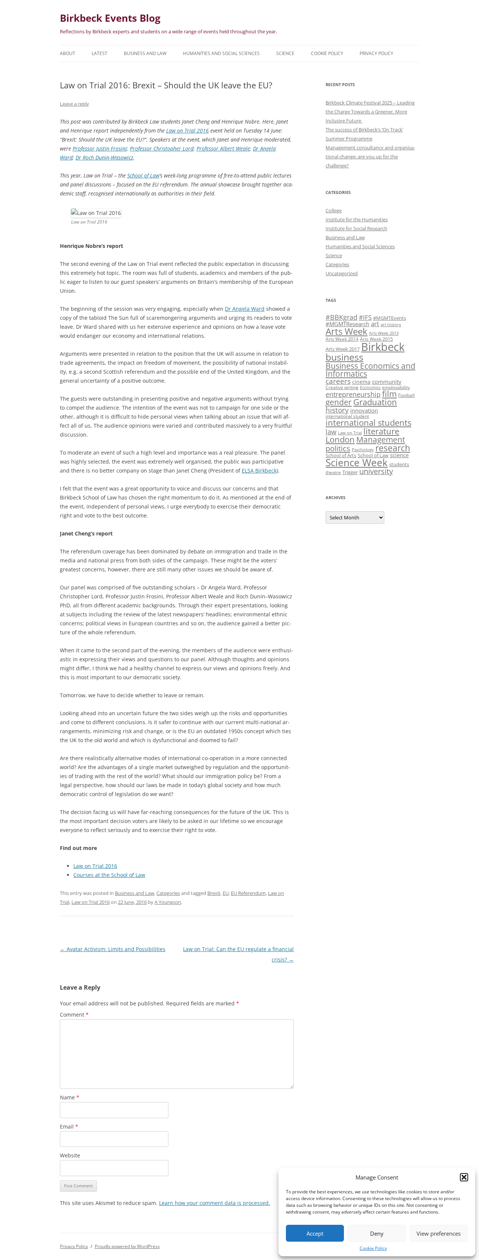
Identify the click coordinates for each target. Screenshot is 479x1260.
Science (285, 53)
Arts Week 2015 (376, 339)
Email (69, 1126)
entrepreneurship (353, 394)
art (375, 323)
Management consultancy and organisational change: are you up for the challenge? (370, 156)
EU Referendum (248, 893)
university (376, 471)
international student (347, 416)
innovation (364, 410)
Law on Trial (350, 432)
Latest (99, 53)
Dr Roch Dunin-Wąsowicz (104, 157)
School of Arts (341, 455)
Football (406, 395)
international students (368, 422)
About (67, 53)
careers (338, 381)
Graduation (375, 402)
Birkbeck (383, 346)
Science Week (357, 462)
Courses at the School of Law (109, 874)
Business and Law (145, 53)
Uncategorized (342, 273)
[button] (464, 1177)
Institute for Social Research (356, 228)
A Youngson (168, 902)
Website (70, 1155)
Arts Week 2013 (384, 333)
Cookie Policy (373, 1248)
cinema (361, 381)
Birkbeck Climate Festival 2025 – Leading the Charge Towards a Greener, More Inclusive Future (370, 111)
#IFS (365, 317)
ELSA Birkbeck (259, 470)
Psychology (363, 449)
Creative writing (342, 387)
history (337, 410)
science (399, 455)
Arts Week (346, 331)
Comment (74, 1014)
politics (338, 448)
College (334, 210)
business (344, 356)
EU (226, 893)
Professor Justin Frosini (100, 148)
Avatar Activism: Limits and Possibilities (112, 949)
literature (381, 431)
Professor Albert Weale (223, 148)
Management (380, 439)
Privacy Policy (376, 53)
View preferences (439, 1233)
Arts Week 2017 (343, 349)
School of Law (143, 175)
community (387, 381)
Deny (377, 1233)
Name (69, 1097)
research (392, 448)
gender (339, 402)
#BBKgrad (341, 317)
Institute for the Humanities (357, 219)
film (389, 393)
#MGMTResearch (347, 324)
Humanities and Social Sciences (221, 53)
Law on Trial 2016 (187, 130)
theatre (333, 472)
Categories (168, 893)
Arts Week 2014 (342, 339)
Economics (370, 387)
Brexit (213, 893)
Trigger (350, 472)
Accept (314, 1233)
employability (396, 387)
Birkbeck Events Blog (110, 18)
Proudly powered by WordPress (127, 1246)
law (331, 431)
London (340, 439)
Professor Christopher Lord (161, 148)
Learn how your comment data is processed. (214, 1202)
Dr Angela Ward (245, 308)
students (399, 464)
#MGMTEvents (389, 318)
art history (391, 324)
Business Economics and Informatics (370, 369)
